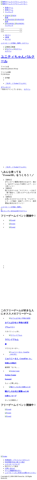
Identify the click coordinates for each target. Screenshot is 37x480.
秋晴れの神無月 (10, 363)
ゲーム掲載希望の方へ (13, 470)
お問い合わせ (10, 468)
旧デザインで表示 (11, 466)
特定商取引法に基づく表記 (15, 462)
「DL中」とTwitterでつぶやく (16, 83)
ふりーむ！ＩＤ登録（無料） (11, 43)
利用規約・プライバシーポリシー (17, 460)
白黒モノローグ (10, 396)
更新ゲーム (9, 10)
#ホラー (8, 35)
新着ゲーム (9, 8)
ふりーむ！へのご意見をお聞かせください (20, 473)
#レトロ (8, 39)
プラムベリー (10, 327)
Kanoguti (8, 379)
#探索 (7, 37)
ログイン (25, 43)
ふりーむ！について (12, 464)
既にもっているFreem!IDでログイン (14, 211)
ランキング (9, 12)
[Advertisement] (18, 108)
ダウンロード (6, 87)
